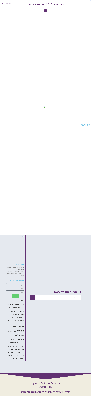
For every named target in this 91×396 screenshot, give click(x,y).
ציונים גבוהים (17, 355)
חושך (22, 317)
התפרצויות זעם (18, 314)
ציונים (23, 355)
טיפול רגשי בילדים (13, 323)
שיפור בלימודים (15, 358)
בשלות (15, 311)
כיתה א (22, 335)
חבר (11, 314)
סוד (10, 349)
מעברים (18, 349)
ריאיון (9, 355)
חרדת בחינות (11, 320)
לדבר (22, 343)
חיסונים (16, 317)
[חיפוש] (32, 297)
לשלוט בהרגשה (18, 346)
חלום (12, 317)
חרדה (22, 320)
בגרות (18, 305)
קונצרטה (12, 355)
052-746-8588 (5, 3)
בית (89, 128)
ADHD (22, 305)
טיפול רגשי (21, 323)
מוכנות (22, 349)
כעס (11, 339)
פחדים (22, 353)
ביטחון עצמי (12, 305)
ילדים (14, 331)
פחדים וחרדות (13, 352)
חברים (8, 314)
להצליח (18, 343)
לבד (8, 339)
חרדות (17, 320)
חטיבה (19, 317)
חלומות (9, 317)
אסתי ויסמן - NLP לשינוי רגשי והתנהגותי (45, 4)
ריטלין (22, 358)
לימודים (13, 343)
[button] (45, 10)
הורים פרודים (9, 311)
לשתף (9, 346)
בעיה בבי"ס (17, 308)
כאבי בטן (10, 331)
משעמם (13, 349)
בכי (23, 308)
